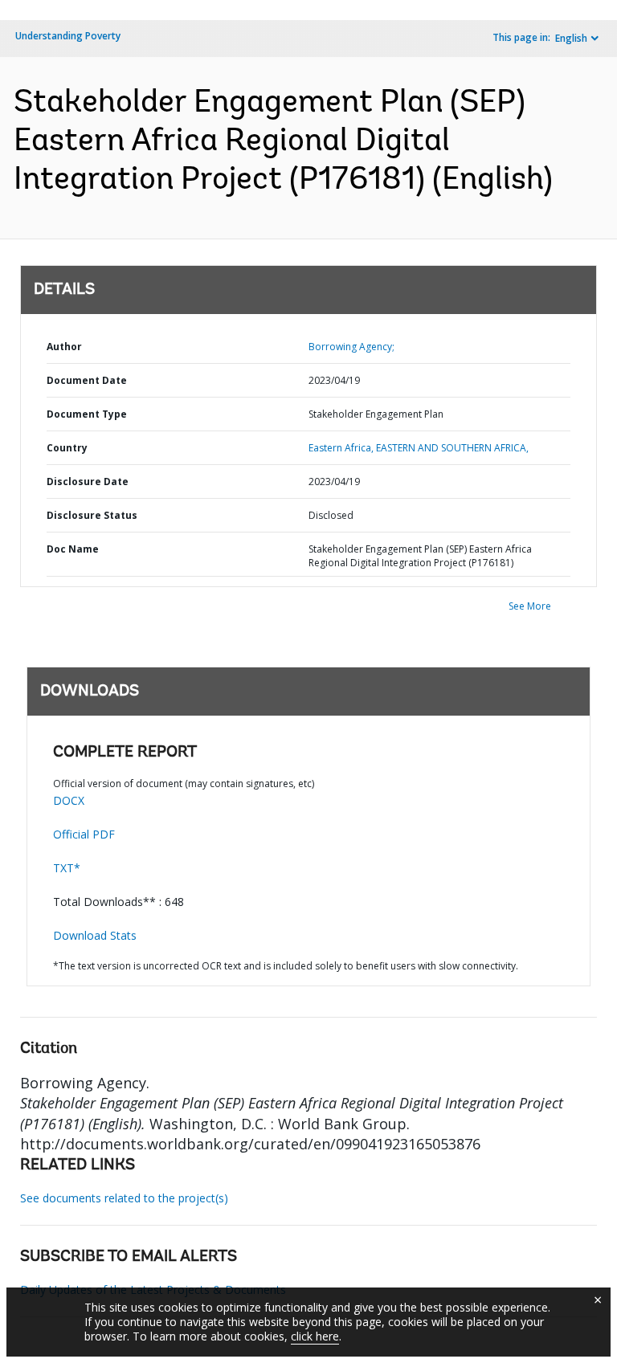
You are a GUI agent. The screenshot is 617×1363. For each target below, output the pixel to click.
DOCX (68, 800)
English (571, 38)
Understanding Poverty (68, 36)
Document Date (87, 380)
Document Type (87, 414)
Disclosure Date (88, 481)
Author (64, 346)
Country (67, 448)
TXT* (66, 867)
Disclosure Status (92, 515)
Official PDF (84, 834)
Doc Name (73, 549)
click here (315, 1336)
